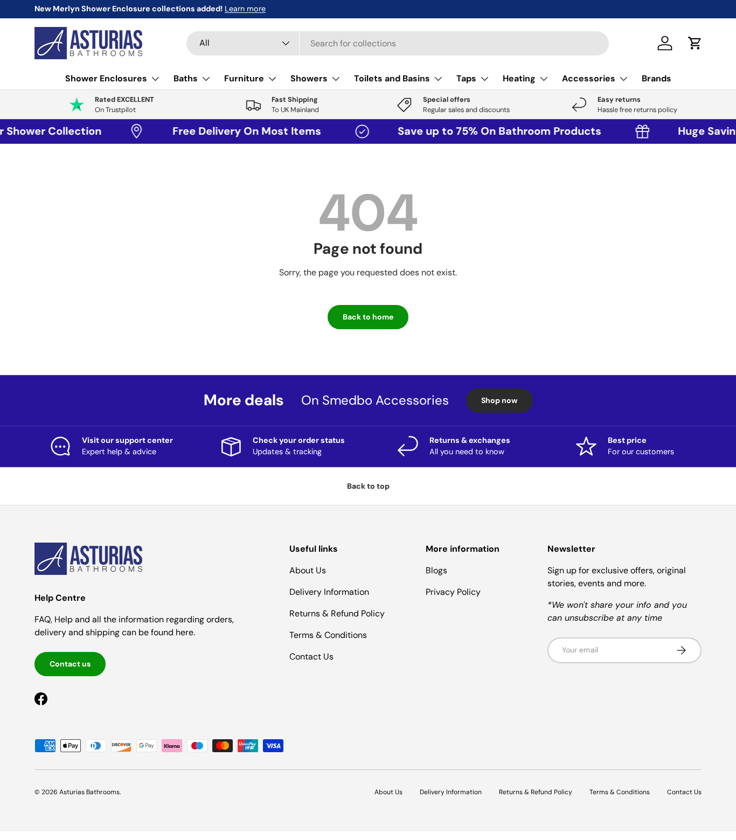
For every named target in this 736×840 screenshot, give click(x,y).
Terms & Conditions (328, 635)
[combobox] (397, 43)
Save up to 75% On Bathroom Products (493, 131)
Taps (466, 78)
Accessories (588, 78)
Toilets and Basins (392, 78)
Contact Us (311, 656)
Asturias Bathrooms (89, 792)
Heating (519, 78)
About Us (307, 570)
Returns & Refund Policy (337, 613)
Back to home (368, 317)
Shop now (499, 400)
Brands (656, 78)
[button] (695, 43)
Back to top (368, 486)
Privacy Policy (453, 592)
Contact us (70, 664)
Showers (309, 78)
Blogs (436, 570)
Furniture (244, 78)
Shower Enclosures (106, 78)
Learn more (245, 8)
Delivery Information (329, 592)
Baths (185, 78)
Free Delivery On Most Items (241, 131)
